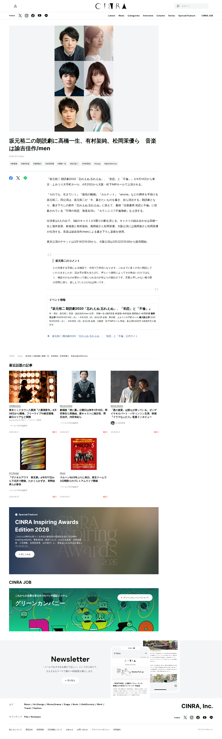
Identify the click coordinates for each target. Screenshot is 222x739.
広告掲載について (55, 729)
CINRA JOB (207, 15)
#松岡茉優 (49, 163)
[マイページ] (15, 6)
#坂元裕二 (74, 163)
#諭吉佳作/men (110, 163)
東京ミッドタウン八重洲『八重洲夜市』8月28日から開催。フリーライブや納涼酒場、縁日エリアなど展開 (33, 413)
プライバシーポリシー (101, 729)
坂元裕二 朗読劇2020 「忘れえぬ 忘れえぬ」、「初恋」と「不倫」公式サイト (95, 336)
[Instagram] (26, 16)
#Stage (97, 163)
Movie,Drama (54, 704)
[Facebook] (33, 16)
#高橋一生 (62, 163)
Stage (20, 356)
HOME (11, 356)
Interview (148, 15)
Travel (27, 708)
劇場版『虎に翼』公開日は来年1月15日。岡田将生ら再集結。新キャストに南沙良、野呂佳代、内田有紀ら (83, 413)
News (121, 15)
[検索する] (177, 6)
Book (75, 704)
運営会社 (29, 729)
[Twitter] (20, 16)
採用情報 (40, 729)
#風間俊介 (37, 163)
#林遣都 (14, 163)
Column (160, 15)
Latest (111, 15)
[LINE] (46, 16)
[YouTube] (40, 15)
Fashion (37, 708)
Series (171, 15)
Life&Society (87, 704)
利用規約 (117, 729)
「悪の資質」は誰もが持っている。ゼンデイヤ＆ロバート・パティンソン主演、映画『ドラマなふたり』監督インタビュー (134, 413)
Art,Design (39, 704)
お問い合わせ (82, 729)
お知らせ (69, 729)
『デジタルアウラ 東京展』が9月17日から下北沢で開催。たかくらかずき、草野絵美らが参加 (32, 481)
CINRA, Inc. (197, 706)
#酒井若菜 (25, 163)
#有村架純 (86, 163)
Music (27, 704)
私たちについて (15, 729)
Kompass (36, 717)
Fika (26, 717)
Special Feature (186, 15)
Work (99, 704)
